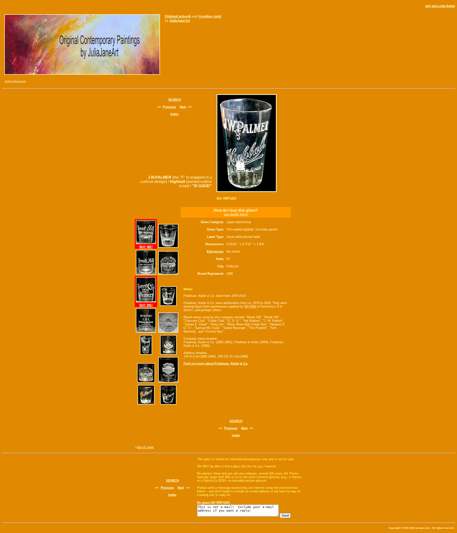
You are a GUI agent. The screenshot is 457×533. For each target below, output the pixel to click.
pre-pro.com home (440, 6)
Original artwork (178, 16)
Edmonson (215, 251)
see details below (236, 214)
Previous (169, 107)
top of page (145, 447)
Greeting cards (210, 16)
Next (183, 107)
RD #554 (250, 306)
